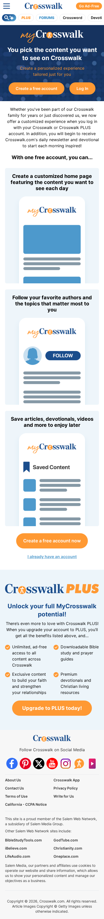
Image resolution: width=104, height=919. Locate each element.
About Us (13, 780)
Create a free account (36, 88)
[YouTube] (52, 763)
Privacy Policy (66, 788)
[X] (38, 763)
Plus (26, 17)
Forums (46, 17)
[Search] (9, 17)
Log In (82, 88)
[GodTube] (92, 763)
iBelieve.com (16, 848)
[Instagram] (65, 763)
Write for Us (64, 796)
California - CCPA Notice (26, 804)
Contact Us (14, 788)
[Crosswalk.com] (44, 6)
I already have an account (52, 556)
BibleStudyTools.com (23, 840)
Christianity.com (68, 848)
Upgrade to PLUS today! (52, 708)
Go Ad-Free (89, 6)
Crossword (72, 17)
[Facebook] (12, 763)
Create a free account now (52, 540)
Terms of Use (16, 796)
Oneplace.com (66, 856)
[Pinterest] (25, 763)
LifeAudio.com (17, 856)
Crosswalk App (67, 780)
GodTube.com (66, 840)
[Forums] (79, 763)
